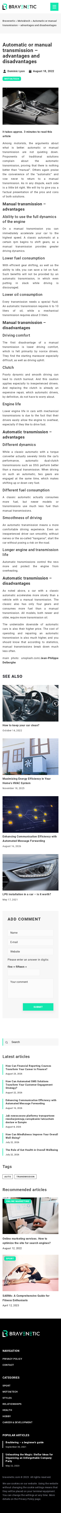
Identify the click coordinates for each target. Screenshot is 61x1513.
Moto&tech (11, 78)
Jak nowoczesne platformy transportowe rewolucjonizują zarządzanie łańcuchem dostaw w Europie (30, 1119)
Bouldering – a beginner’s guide (25, 1442)
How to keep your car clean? (21, 725)
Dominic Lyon (16, 71)
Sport (7, 1385)
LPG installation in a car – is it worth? (27, 894)
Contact (8, 1365)
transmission (25, 1176)
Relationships (12, 1404)
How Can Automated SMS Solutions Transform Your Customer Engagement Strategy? (29, 1084)
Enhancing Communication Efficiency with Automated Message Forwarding (31, 1102)
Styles (7, 1398)
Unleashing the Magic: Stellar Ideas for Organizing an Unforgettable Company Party (29, 1458)
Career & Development (18, 1422)
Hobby (7, 1416)
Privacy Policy (26, 1499)
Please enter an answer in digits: (28, 959)
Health (7, 1410)
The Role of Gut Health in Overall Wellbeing (32, 1149)
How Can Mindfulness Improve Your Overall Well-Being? (32, 1136)
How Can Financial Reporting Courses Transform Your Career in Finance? (28, 1067)
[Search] (7, 1042)
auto (7, 1176)
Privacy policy (12, 1359)
